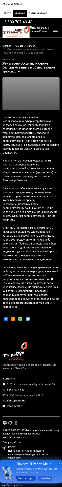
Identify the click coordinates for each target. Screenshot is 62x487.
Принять (17, 485)
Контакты (9, 378)
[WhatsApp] (20, 318)
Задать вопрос (26, 478)
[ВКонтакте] (5, 318)
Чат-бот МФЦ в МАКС (14, 400)
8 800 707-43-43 (15, 389)
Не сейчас (45, 478)
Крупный (20, 13)
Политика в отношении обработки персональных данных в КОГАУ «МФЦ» (29, 367)
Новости (31, 46)
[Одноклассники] (13, 318)
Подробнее (6, 485)
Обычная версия (12, 4)
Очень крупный (38, 13)
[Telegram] (27, 318)
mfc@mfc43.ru (15, 406)
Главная (6, 46)
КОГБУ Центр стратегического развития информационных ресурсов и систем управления (28, 452)
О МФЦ (19, 46)
